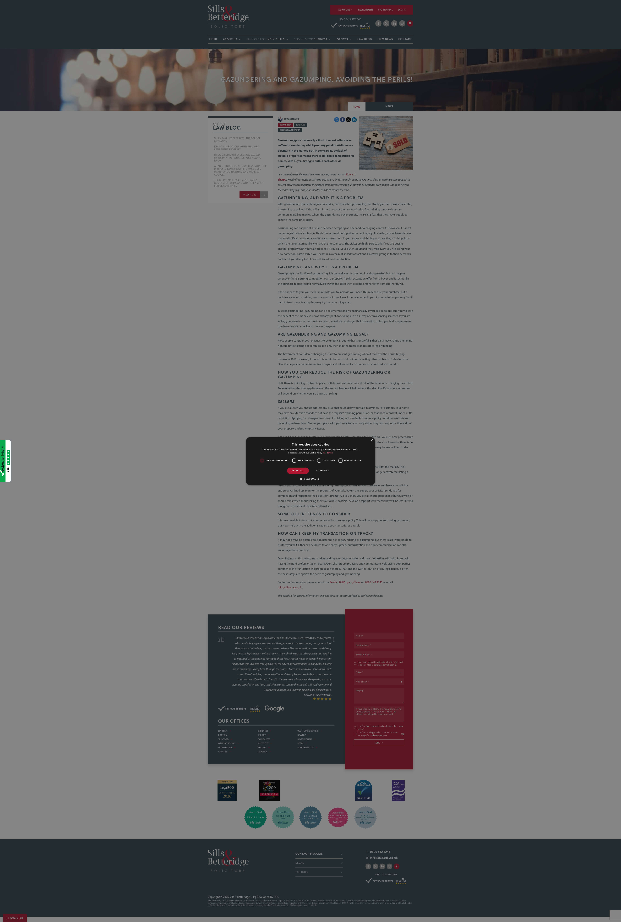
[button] (310, 479)
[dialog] (310, 461)
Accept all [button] (298, 470)
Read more (328, 452)
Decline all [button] (322, 470)
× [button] (371, 440)
